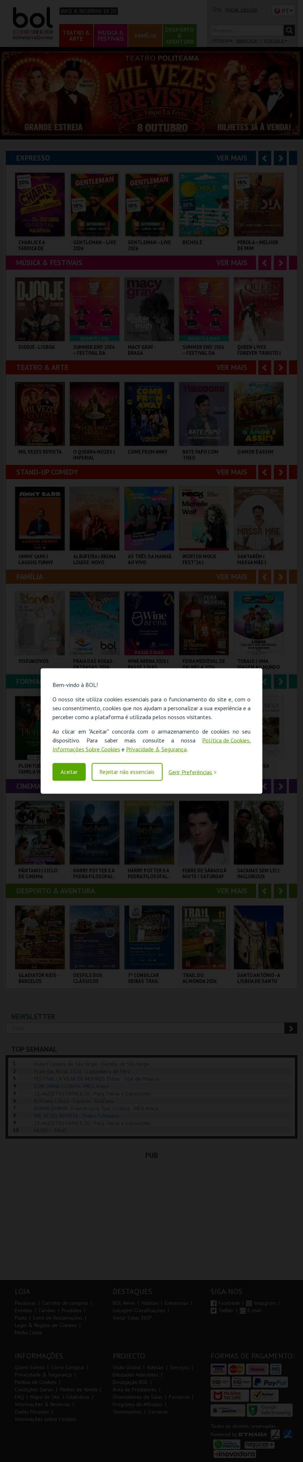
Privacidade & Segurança (156, 749)
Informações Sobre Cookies (86, 749)
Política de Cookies (225, 740)
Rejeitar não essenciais (127, 771)
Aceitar (69, 771)
